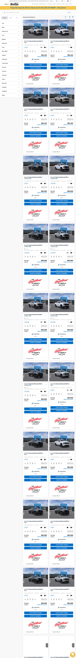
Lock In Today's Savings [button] (36, 64)
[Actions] (46, 42)
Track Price (36, 59)
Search (69, 12)
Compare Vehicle (29, 83)
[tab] (11, 17)
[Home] (32, 4)
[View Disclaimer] (35, 51)
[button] (47, 29)
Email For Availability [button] (35, 68)
